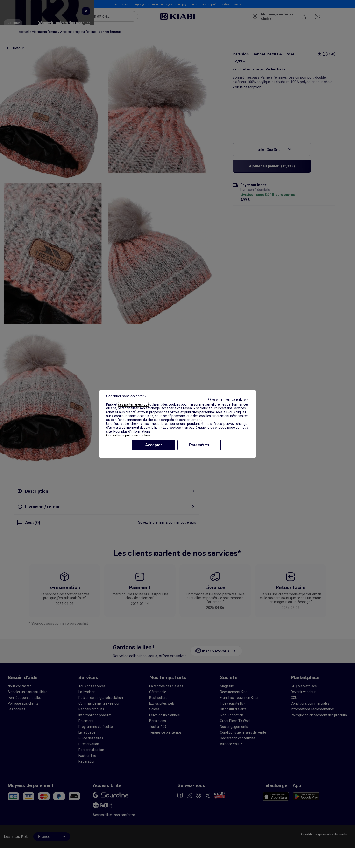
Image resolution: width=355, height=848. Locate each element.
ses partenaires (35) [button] (133, 404)
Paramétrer (199, 445)
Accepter (153, 445)
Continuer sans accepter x (126, 396)
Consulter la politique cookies (128, 435)
